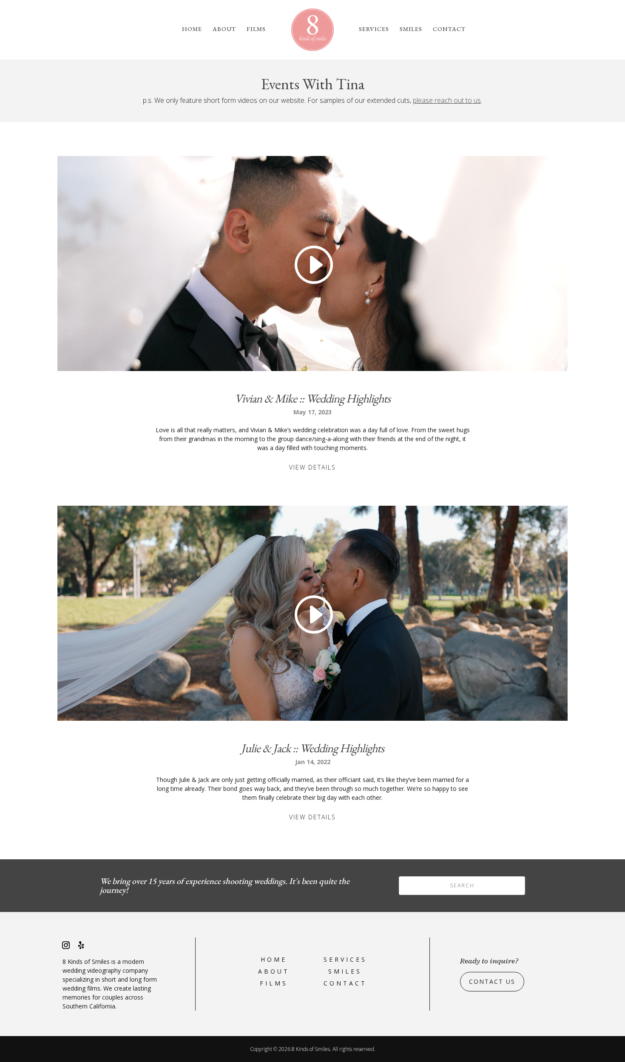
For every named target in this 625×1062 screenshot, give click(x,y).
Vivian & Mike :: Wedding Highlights (312, 398)
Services (374, 29)
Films (256, 29)
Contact (449, 29)
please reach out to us (447, 100)
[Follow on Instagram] (66, 945)
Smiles (411, 29)
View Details (312, 467)
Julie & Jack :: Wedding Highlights (312, 748)
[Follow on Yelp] (81, 945)
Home (192, 29)
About (224, 29)
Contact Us (492, 981)
